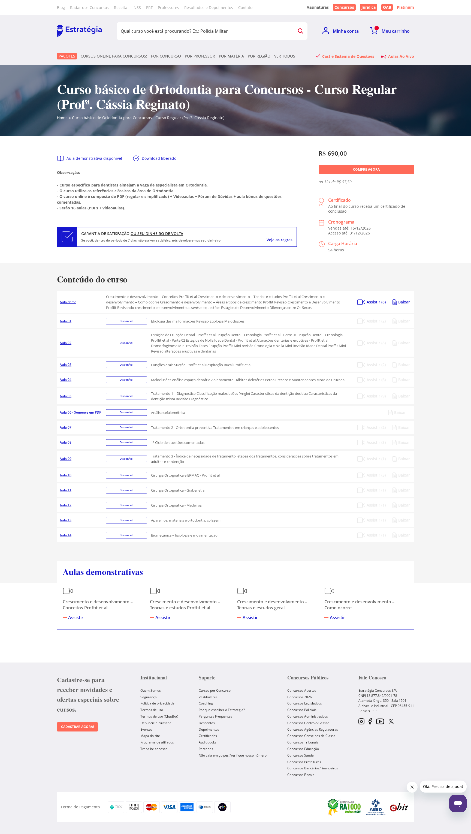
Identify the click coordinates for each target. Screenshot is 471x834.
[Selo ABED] (375, 807)
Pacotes (67, 56)
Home (62, 117)
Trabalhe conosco (153, 748)
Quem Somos (150, 690)
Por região (259, 56)
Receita (120, 7)
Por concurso (166, 56)
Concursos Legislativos (304, 703)
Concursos (344, 7)
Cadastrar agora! (77, 726)
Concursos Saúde (300, 755)
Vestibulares (208, 697)
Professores (168, 7)
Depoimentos (209, 729)
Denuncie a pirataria (155, 723)
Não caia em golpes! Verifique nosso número (233, 755)
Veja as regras (279, 240)
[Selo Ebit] (399, 807)
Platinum (405, 7)
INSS (136, 7)
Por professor (200, 56)
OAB (387, 7)
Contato (245, 7)
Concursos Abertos (301, 690)
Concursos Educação (303, 748)
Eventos (146, 729)
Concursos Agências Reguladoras (312, 729)
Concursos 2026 (299, 697)
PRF (149, 7)
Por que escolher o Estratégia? (222, 709)
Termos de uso (151, 709)
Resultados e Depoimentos (208, 7)
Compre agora (366, 169)
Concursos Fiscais (300, 774)
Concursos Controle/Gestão (308, 723)
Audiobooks (207, 742)
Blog (61, 7)
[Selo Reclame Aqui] (344, 807)
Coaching (206, 703)
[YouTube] (380, 721)
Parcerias (206, 748)
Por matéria (231, 56)
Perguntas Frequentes (215, 716)
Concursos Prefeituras (304, 762)
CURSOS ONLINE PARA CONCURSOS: (114, 56)
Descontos (207, 723)
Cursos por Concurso (215, 690)
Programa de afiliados (157, 742)
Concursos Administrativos (307, 716)
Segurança (148, 697)
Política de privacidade (157, 703)
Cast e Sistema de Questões (348, 56)
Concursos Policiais (301, 709)
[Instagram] (361, 721)
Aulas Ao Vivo (401, 56)
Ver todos (284, 56)
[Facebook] (370, 721)
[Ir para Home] (79, 31)
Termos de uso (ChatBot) (159, 716)
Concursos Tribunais (302, 742)
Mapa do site (150, 735)
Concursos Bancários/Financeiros (312, 768)
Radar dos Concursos (89, 7)
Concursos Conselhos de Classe (311, 735)
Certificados (208, 735)
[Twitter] (391, 721)
